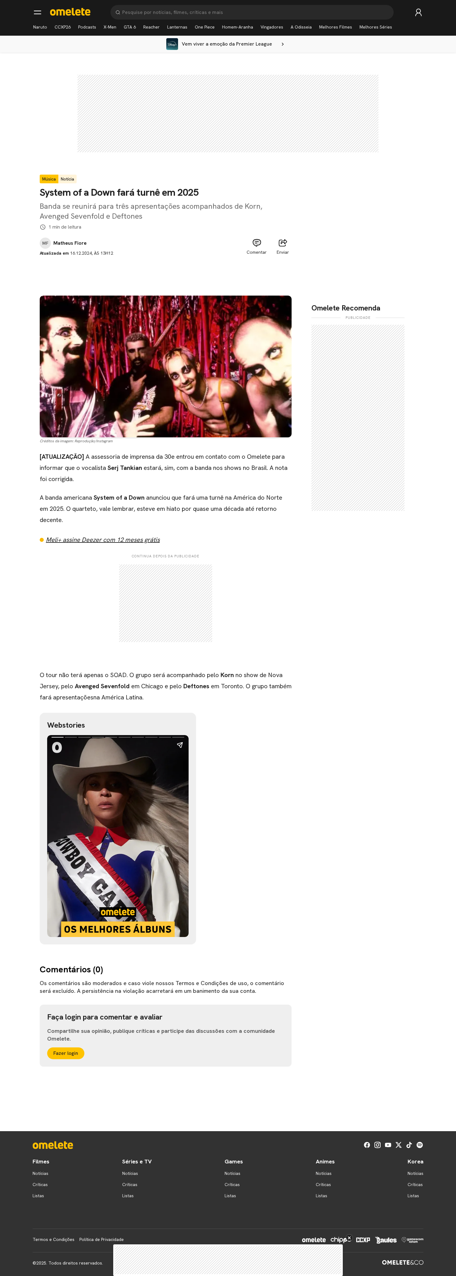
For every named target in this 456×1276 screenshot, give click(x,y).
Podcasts (87, 27)
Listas (38, 1195)
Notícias (40, 1173)
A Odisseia (301, 27)
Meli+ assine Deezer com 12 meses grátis (103, 540)
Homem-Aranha (237, 27)
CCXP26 (63, 27)
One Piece (205, 27)
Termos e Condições (53, 1239)
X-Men (110, 27)
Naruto (40, 27)
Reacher (151, 27)
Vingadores (272, 27)
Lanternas (177, 27)
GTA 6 (130, 27)
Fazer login (65, 1053)
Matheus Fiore (70, 243)
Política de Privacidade (101, 1239)
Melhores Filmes (335, 27)
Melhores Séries (376, 27)
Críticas (40, 1184)
